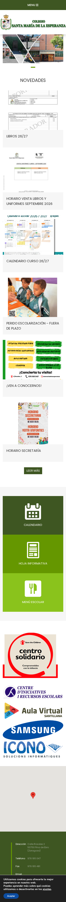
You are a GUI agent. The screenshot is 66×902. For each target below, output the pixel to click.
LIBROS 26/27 (17, 136)
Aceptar (11, 896)
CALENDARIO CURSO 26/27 (27, 261)
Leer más (33, 471)
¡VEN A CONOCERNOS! (24, 385)
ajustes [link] (47, 889)
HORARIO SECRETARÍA (23, 450)
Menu (31, 5)
